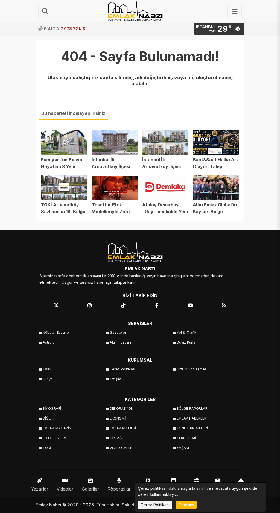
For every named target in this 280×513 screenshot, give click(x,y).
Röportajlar (119, 489)
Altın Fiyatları (120, 342)
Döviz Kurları (187, 342)
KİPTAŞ (116, 438)
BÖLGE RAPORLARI (192, 408)
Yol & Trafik (186, 332)
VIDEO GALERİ (121, 448)
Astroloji (49, 342)
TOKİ (47, 448)
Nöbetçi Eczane (56, 332)
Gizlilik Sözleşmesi (192, 369)
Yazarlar (39, 489)
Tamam (186, 504)
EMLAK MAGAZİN (57, 428)
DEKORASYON (121, 408)
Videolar (65, 489)
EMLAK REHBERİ (123, 428)
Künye (48, 379)
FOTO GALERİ (54, 438)
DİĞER (48, 418)
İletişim (115, 379)
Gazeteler (118, 332)
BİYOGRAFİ (52, 408)
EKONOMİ (118, 418)
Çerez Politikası (123, 369)
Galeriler (90, 489)
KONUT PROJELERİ (192, 428)
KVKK (47, 369)
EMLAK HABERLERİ (192, 418)
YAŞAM (183, 448)
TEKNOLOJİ (186, 438)
